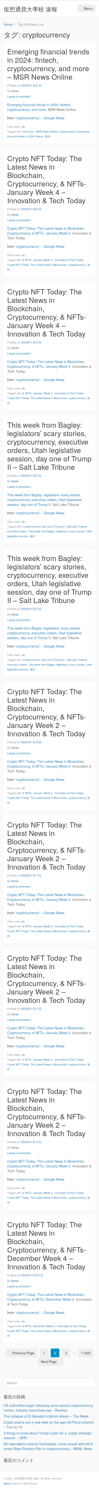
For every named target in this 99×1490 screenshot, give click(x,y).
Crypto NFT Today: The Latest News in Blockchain (37, 265)
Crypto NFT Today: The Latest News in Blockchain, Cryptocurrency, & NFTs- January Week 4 (46, 231)
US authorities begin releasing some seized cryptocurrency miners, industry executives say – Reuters (48, 1408)
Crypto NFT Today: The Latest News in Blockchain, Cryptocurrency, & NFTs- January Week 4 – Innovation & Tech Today (46, 179)
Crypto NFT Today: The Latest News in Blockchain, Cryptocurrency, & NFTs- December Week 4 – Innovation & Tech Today (46, 1245)
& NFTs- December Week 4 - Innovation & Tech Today (54, 1326)
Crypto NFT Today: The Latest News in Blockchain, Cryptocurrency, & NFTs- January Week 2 (46, 764)
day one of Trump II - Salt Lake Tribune (64, 526)
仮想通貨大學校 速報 (30, 9)
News (15, 91)
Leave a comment (19, 96)
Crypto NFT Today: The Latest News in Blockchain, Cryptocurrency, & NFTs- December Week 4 (46, 1297)
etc (23, 126)
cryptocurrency (68, 131)
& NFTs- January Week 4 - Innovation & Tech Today (53, 260)
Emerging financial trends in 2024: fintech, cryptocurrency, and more (39, 107)
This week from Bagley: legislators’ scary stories (56, 531)
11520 (86, 1352)
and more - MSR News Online (40, 131)
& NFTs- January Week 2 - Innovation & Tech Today (53, 793)
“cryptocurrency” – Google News (39, 117)
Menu (88, 8)
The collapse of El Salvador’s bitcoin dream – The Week (46, 1416)
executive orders (17, 531)
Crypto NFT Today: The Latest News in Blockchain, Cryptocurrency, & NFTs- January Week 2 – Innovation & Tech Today (46, 712)
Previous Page (23, 1352)
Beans (7, 1483)
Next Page (49, 1361)
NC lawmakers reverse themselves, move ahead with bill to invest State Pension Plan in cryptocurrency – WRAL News (48, 1446)
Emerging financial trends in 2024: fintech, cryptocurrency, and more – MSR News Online (48, 64)
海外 (47, 136)
